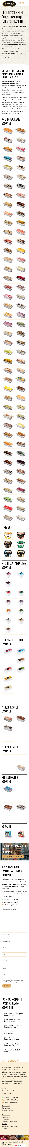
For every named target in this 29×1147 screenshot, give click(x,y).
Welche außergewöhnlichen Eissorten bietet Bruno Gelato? (11, 1039)
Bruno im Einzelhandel (7, 1110)
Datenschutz (11, 1142)
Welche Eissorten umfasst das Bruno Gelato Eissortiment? (13, 1015)
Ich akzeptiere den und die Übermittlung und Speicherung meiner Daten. (13, 981)
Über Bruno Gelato (6, 1108)
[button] (14, 1015)
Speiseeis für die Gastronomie (11, 33)
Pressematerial (6, 1106)
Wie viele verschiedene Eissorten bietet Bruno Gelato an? (12, 1021)
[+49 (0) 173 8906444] (14, 899)
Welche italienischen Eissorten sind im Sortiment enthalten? (13, 1027)
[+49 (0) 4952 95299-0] (14, 902)
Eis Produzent (11, 35)
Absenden (6, 986)
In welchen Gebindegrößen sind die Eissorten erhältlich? (13, 1045)
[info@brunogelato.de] (14, 905)
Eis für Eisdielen (21, 31)
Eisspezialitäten (6, 102)
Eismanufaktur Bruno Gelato (11, 29)
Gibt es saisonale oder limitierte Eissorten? (12, 1051)
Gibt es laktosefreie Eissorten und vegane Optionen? (12, 1033)
